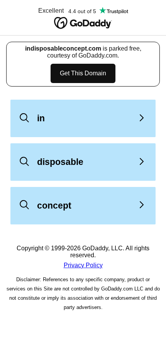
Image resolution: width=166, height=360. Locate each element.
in (41, 118)
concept (54, 205)
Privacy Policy (83, 265)
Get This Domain (83, 73)
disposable (60, 162)
